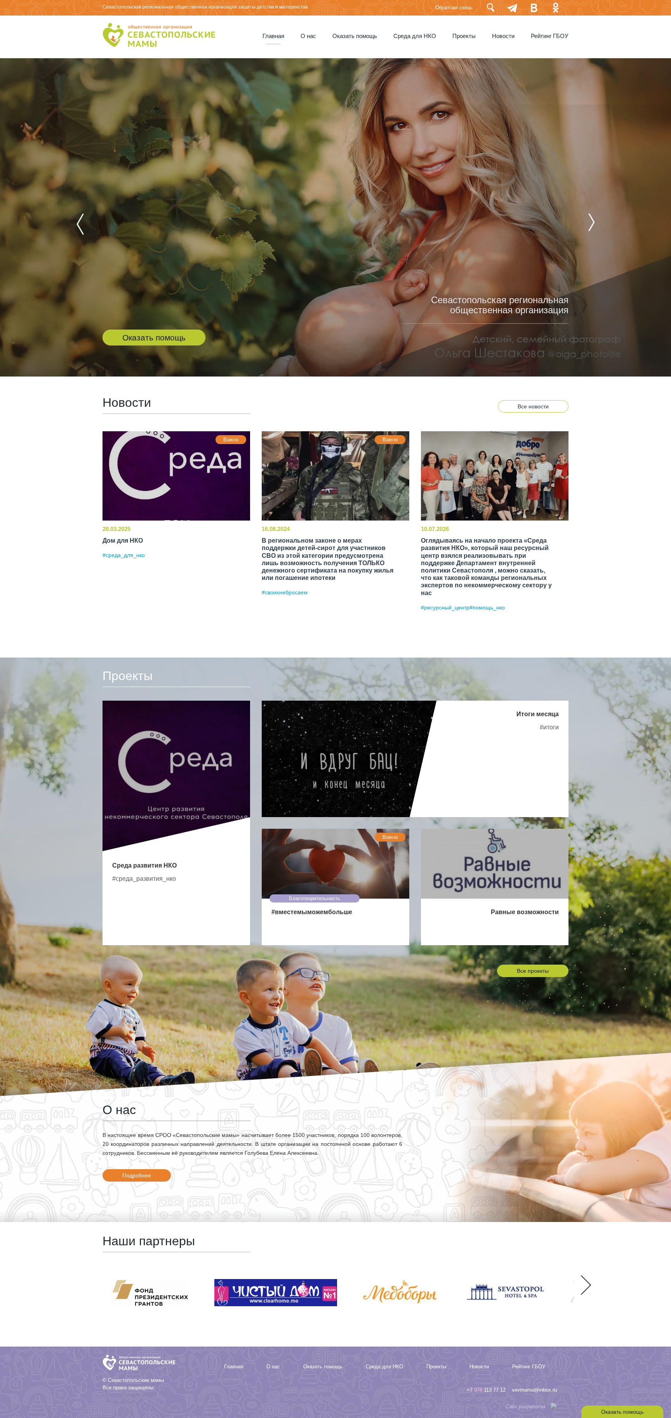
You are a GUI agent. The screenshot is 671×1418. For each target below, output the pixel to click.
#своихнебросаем (285, 592)
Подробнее (136, 1175)
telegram (512, 7)
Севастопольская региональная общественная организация (499, 305)
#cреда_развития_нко (144, 878)
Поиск (490, 7)
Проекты (464, 36)
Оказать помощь (354, 36)
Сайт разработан (525, 1406)
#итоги (549, 727)
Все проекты (533, 971)
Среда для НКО (414, 36)
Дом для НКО (123, 540)
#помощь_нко (487, 607)
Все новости (533, 406)
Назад (80, 224)
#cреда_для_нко (124, 555)
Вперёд (591, 222)
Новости (503, 36)
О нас (308, 36)
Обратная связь (454, 7)
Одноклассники (556, 7)
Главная (273, 36)
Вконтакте (534, 7)
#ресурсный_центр (445, 607)
